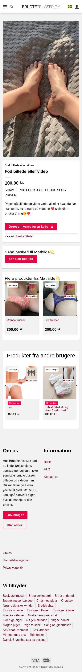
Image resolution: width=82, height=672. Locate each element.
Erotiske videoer (64, 610)
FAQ (47, 469)
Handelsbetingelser (16, 560)
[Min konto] (77, 6)
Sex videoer (41, 630)
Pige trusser (32, 625)
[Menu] (5, 6)
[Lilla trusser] (60, 298)
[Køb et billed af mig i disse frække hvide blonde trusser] (59, 382)
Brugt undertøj (64, 595)
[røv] (22, 382)
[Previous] (4, 308)
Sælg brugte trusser (57, 625)
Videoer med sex (14, 634)
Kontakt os (51, 476)
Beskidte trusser (14, 595)
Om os (7, 553)
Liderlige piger (12, 620)
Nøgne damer (60, 620)
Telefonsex (37, 634)
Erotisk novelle (13, 610)
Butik (47, 462)
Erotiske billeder (38, 610)
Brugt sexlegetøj (40, 595)
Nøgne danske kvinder (18, 605)
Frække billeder (24, 236)
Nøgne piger (11, 625)
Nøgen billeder (36, 620)
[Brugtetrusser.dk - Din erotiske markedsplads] (41, 7)
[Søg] (11, 6)
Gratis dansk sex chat (42, 615)
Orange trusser (16, 320)
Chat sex (67, 600)
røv (10, 407)
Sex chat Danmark (16, 630)
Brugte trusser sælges (17, 600)
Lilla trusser (52, 320)
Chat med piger (46, 600)
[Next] (77, 308)
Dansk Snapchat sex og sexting (24, 639)
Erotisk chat (45, 605)
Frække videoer (13, 615)
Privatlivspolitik (13, 567)
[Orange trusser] (22, 298)
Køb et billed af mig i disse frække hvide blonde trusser (57, 410)
